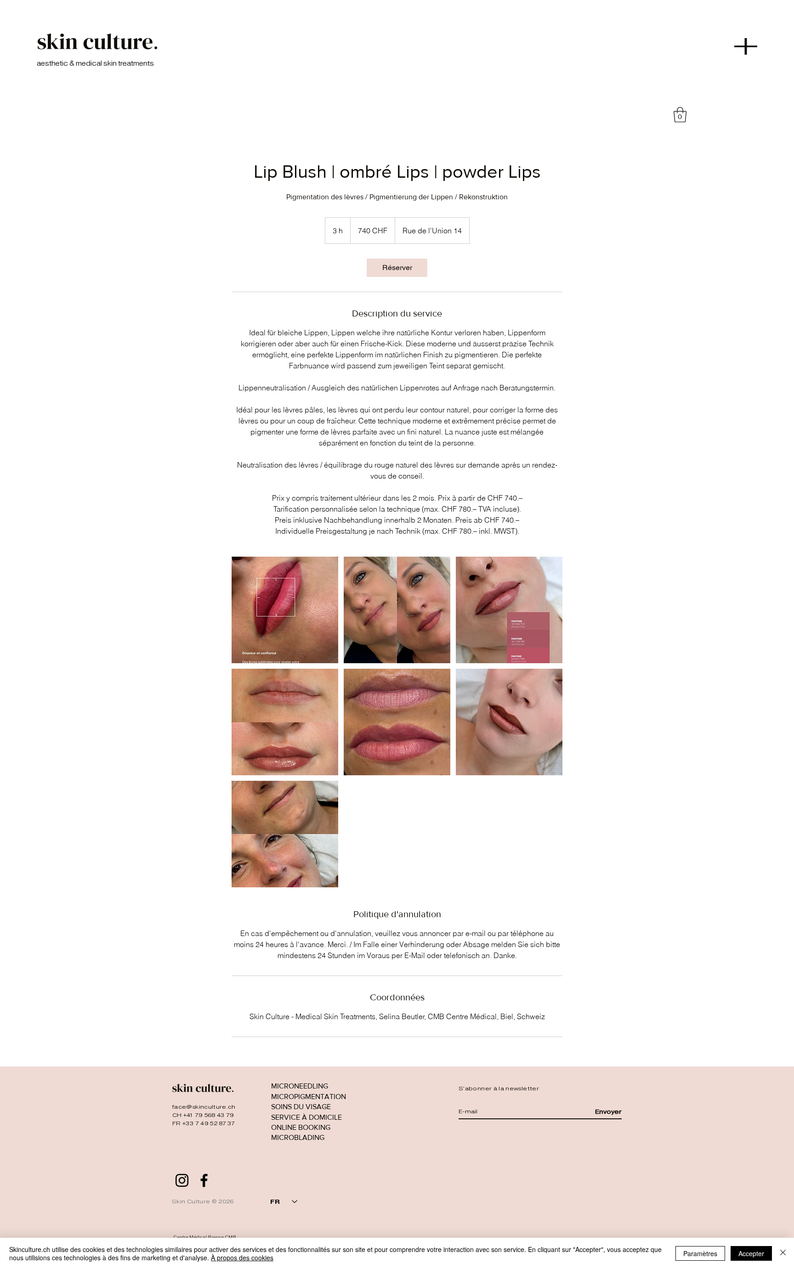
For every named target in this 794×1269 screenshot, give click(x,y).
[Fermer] (782, 1253)
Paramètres (700, 1253)
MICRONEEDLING (299, 1086)
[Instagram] (182, 1180)
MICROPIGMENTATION (308, 1096)
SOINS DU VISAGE (301, 1107)
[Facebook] (204, 1180)
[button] (745, 46)
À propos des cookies (242, 1257)
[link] (397, 268)
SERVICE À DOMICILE (306, 1117)
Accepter (751, 1253)
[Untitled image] (285, 610)
